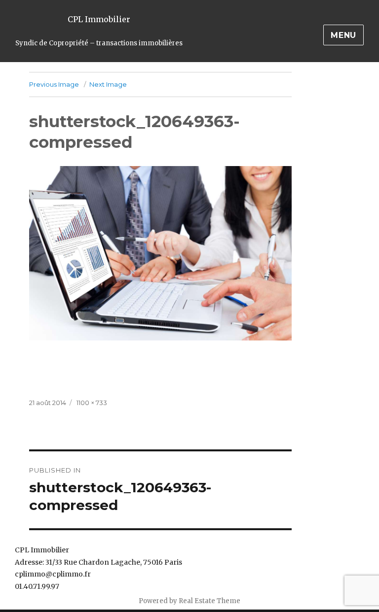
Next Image (108, 84)
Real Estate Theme (209, 601)
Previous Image (54, 84)
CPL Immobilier (99, 19)
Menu (343, 35)
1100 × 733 (91, 403)
